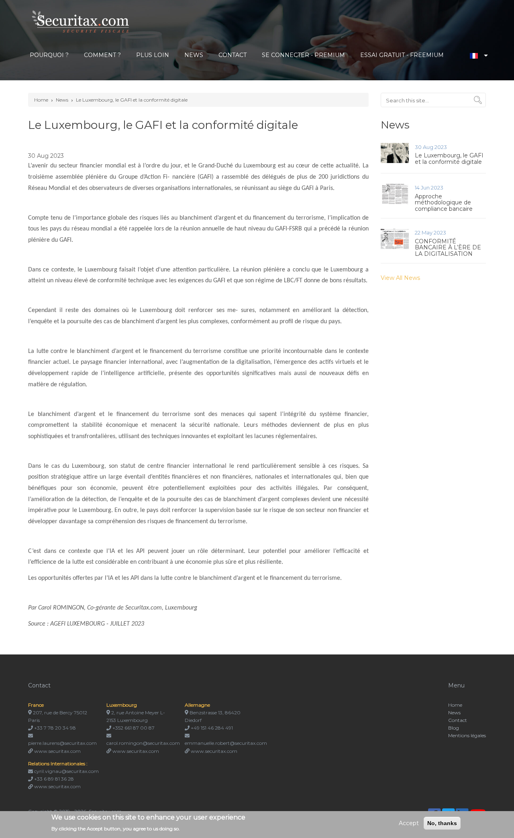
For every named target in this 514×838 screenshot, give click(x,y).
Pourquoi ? (49, 55)
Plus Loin (152, 55)
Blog (453, 728)
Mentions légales (467, 735)
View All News (400, 277)
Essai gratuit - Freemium (402, 55)
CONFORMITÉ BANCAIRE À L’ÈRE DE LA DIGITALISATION (448, 247)
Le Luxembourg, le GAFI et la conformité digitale (132, 100)
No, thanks (442, 823)
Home (41, 100)
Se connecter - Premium (303, 55)
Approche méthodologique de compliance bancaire (444, 202)
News (193, 55)
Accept (409, 823)
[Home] (81, 20)
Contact (232, 55)
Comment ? (102, 55)
